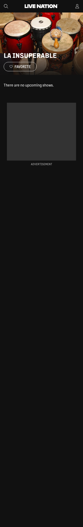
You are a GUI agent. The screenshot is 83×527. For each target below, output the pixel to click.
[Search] (6, 6)
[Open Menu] (77, 6)
